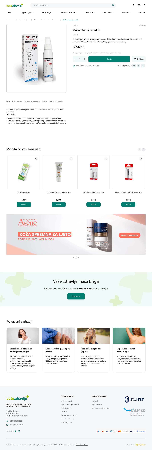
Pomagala (125, 13)
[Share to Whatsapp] (134, 65)
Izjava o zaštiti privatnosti (70, 405)
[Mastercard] (103, 431)
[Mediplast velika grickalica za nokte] (128, 172)
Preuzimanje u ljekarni (69, 415)
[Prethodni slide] (139, 149)
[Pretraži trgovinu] (113, 5)
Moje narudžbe (97, 405)
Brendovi (142, 13)
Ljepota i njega (26, 13)
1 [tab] (73, 257)
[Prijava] (133, 5)
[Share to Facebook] (143, 65)
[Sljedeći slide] (144, 149)
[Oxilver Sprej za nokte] (134, 399)
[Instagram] (19, 431)
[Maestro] (98, 431)
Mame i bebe (107, 13)
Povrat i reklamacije (68, 419)
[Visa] (107, 431)
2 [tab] (76, 257)
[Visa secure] (131, 431)
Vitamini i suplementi (68, 13)
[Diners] (113, 431)
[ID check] (123, 431)
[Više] (76, 234)
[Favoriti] (139, 5)
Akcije (9, 13)
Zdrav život (89, 13)
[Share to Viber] (138, 65)
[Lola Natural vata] (24, 172)
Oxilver (75, 25)
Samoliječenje (46, 13)
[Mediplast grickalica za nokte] (93, 172)
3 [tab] (79, 257)
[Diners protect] (134, 431)
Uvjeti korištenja (67, 401)
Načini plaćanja (67, 408)
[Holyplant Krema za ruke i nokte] (59, 172)
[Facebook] (15, 431)
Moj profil (95, 401)
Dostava (64, 412)
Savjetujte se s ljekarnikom (101, 408)
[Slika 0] (36, 58)
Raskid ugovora (67, 422)
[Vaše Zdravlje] (14, 5)
